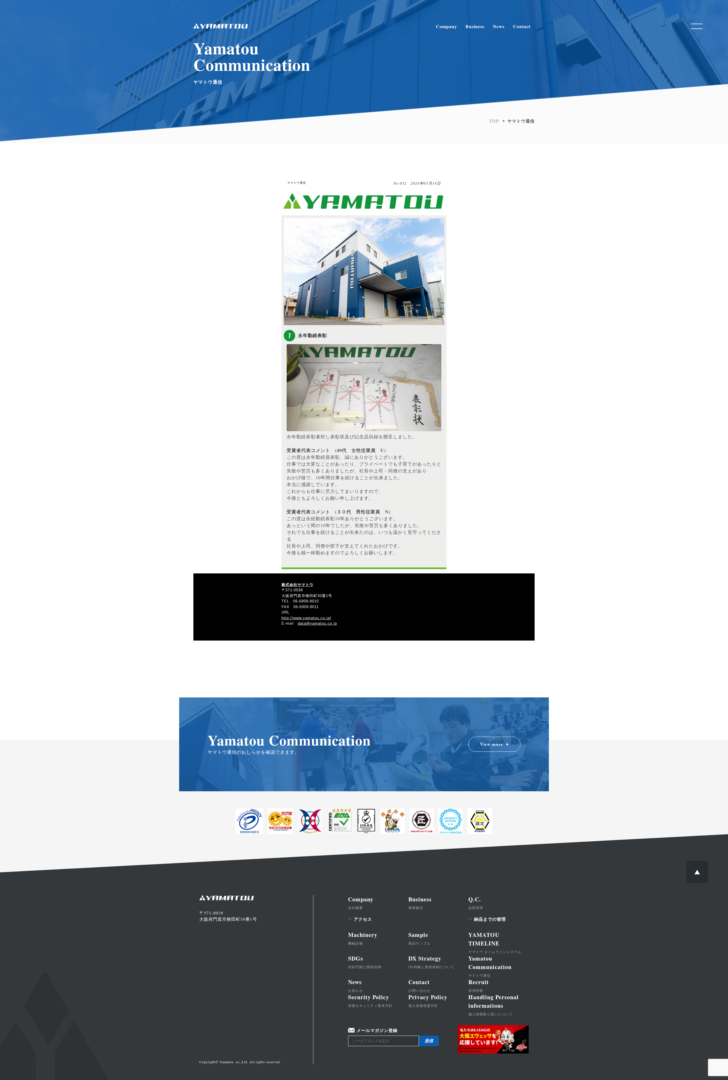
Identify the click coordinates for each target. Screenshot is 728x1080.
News (498, 26)
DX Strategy (431, 961)
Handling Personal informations (493, 1004)
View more (491, 744)
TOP (494, 121)
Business (475, 26)
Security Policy (370, 1000)
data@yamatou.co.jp (317, 623)
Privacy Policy (427, 1000)
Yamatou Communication (490, 966)
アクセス (363, 919)
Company (446, 26)
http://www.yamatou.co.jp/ (306, 618)
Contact (521, 26)
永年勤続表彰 (312, 335)
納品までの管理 (490, 919)
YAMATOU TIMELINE (494, 942)
